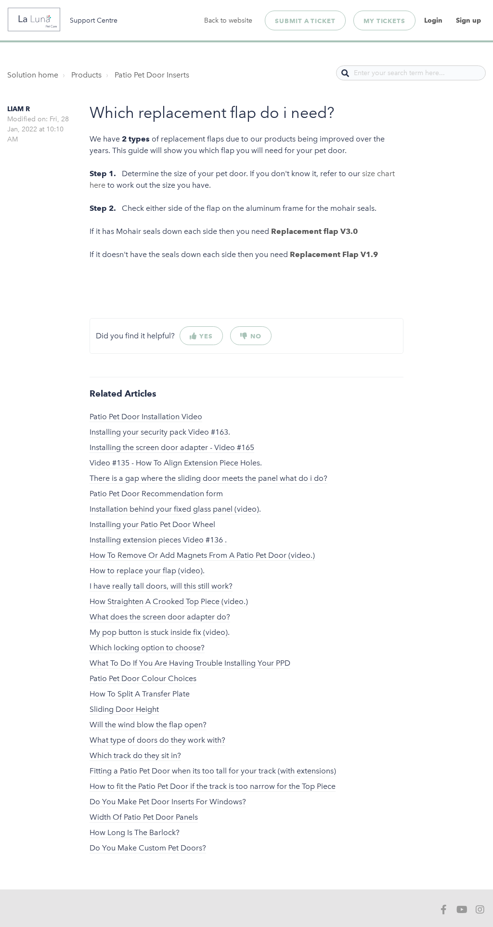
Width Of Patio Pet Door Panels (144, 817)
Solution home (32, 74)
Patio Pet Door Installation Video (146, 416)
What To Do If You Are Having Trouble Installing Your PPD (190, 663)
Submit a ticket (305, 21)
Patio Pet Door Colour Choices (143, 678)
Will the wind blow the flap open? (148, 724)
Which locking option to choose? (147, 647)
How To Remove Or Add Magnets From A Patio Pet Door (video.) (202, 555)
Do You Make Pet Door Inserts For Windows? (168, 801)
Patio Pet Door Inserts (152, 74)
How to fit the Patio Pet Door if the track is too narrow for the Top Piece (213, 786)
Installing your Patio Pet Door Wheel (152, 524)
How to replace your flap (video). (147, 570)
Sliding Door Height (124, 709)
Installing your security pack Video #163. (160, 432)
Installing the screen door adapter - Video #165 (172, 447)
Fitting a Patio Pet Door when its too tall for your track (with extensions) (213, 770)
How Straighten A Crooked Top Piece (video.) (169, 601)
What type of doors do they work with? (157, 740)
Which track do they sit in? (135, 755)
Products (86, 74)
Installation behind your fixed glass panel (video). (175, 509)
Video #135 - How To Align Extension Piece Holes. (176, 462)
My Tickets (384, 21)
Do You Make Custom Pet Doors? (148, 847)
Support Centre (93, 20)
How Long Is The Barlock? (135, 832)
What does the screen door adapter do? (160, 616)
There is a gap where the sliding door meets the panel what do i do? (208, 478)
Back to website (228, 20)
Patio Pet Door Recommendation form (156, 493)
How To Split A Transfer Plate (140, 693)
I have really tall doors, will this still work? (161, 586)
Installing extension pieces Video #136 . (158, 539)
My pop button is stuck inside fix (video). (160, 632)
